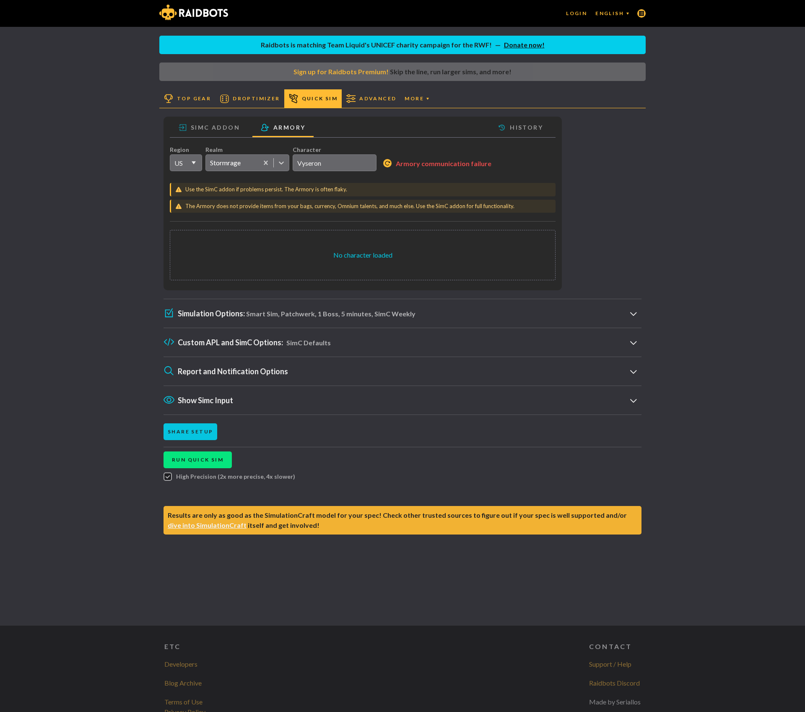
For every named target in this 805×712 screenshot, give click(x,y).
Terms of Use (183, 702)
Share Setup (190, 431)
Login (576, 13)
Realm (214, 149)
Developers (180, 664)
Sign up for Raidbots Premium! (341, 72)
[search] (335, 162)
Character (307, 149)
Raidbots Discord (614, 683)
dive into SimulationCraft (207, 525)
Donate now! (524, 45)
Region (179, 149)
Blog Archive (183, 683)
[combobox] (209, 163)
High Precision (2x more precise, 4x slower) (235, 476)
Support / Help (610, 664)
